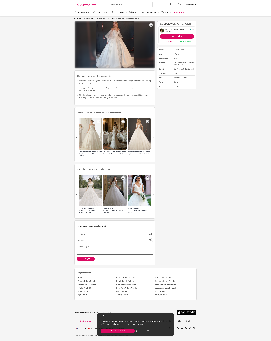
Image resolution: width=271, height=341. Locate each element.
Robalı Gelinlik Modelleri (125, 281)
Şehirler (178, 321)
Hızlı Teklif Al (180, 12)
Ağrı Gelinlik (82, 295)
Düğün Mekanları (83, 12)
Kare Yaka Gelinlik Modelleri (126, 284)
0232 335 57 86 (171, 41)
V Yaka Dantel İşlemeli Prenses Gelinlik (138, 211)
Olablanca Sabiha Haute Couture (105, 18)
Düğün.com (77, 18)
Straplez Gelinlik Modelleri (87, 284)
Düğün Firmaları (101, 12)
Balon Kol (177, 78)
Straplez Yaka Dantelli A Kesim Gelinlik (88, 155)
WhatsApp (187, 41)
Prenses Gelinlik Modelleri (87, 281)
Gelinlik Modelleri (150, 12)
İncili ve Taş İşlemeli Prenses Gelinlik (88, 210)
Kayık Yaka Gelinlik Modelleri (165, 284)
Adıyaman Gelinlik (123, 291)
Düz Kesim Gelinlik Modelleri (165, 281)
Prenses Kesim (179, 49)
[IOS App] (186, 312)
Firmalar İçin (192, 4)
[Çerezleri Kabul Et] (171, 315)
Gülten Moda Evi (133, 208)
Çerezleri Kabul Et (118, 331)
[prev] (76, 138)
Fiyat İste (178, 36)
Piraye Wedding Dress (86, 208)
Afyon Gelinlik (160, 291)
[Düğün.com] (86, 4)
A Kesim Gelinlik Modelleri (126, 277)
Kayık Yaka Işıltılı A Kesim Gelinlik (138, 154)
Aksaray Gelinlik (122, 295)
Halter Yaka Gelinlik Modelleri (127, 288)
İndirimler (134, 12)
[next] (153, 138)
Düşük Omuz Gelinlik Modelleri (166, 288)
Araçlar (165, 12)
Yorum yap (85, 259)
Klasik (176, 58)
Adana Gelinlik (83, 291)
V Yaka (176, 54)
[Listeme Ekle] (98, 121)
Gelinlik (80, 277)
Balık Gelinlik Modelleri (163, 277)
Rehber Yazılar (119, 12)
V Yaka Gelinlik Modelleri (87, 288)
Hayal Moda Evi (108, 208)
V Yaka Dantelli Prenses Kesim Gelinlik (113, 210)
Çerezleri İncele (153, 331)
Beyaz (176, 82)
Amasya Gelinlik (161, 295)
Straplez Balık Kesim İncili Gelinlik (114, 154)
